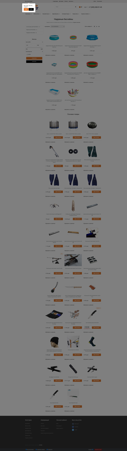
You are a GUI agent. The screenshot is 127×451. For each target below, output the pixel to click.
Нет (31, 9)
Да (26, 9)
